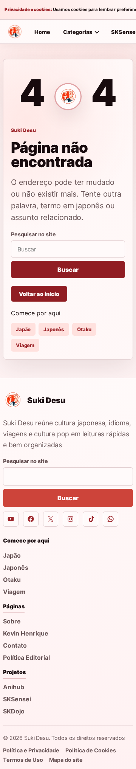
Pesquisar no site (33, 234)
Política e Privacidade (31, 750)
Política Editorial (26, 657)
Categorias (77, 32)
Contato (15, 645)
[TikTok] (90, 519)
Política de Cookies (90, 750)
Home (42, 32)
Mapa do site (66, 760)
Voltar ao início (39, 294)
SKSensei (17, 699)
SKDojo (14, 711)
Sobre (12, 621)
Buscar (67, 269)
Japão (23, 329)
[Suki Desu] (14, 31)
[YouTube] (11, 519)
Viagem (25, 345)
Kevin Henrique (25, 633)
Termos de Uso (23, 760)
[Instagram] (70, 519)
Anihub (13, 687)
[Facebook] (31, 519)
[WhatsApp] (110, 519)
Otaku (84, 329)
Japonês (53, 329)
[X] (51, 519)
